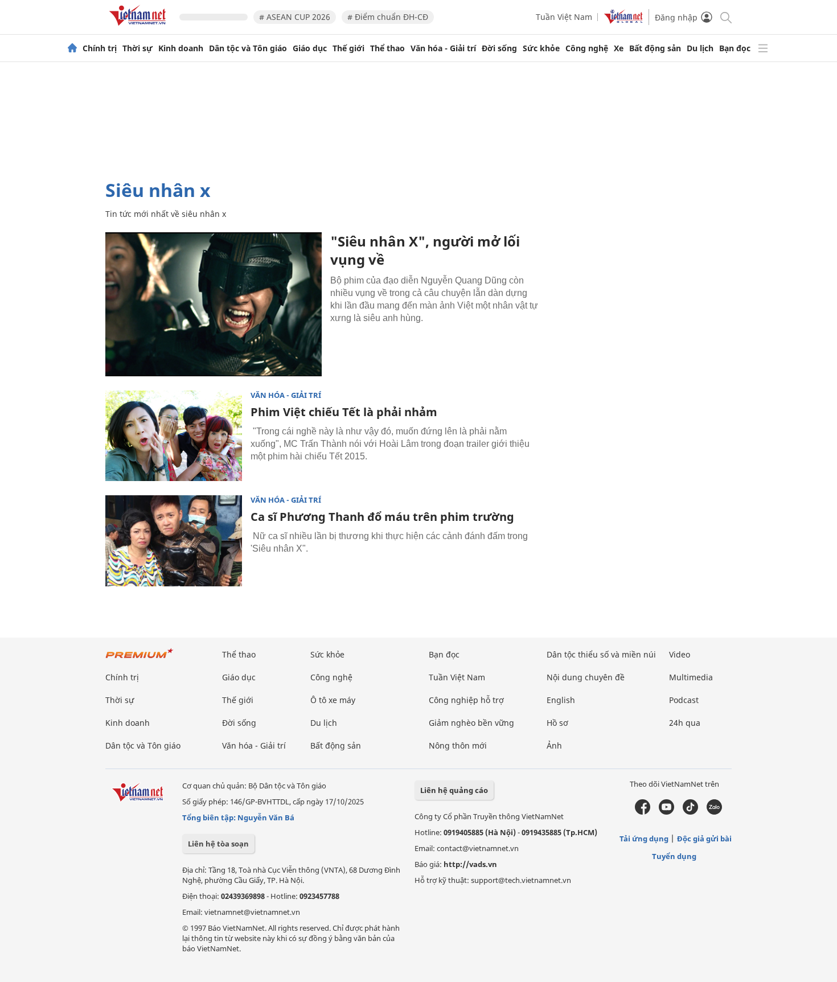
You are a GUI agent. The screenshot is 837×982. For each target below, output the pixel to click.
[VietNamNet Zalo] (714, 812)
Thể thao (387, 48)
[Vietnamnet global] (623, 20)
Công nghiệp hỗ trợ (466, 700)
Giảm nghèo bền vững (471, 722)
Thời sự (137, 48)
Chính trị (100, 48)
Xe (618, 48)
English (561, 700)
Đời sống (499, 48)
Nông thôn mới (458, 745)
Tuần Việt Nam (564, 16)
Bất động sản (655, 48)
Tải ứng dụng (643, 838)
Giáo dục (310, 48)
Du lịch (700, 48)
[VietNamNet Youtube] (666, 812)
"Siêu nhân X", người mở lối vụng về (425, 250)
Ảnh (554, 745)
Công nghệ (586, 48)
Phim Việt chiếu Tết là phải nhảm (344, 412)
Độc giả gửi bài (704, 838)
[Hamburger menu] (763, 48)
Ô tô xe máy (332, 700)
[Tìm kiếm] (725, 16)
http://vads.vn (470, 864)
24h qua (684, 722)
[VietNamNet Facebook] (642, 812)
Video (679, 654)
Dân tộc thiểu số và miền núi (601, 654)
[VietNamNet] (72, 48)
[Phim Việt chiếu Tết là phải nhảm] (173, 436)
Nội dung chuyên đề (586, 677)
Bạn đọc (734, 48)
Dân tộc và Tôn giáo (248, 48)
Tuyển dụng (674, 856)
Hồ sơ (557, 722)
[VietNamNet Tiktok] (690, 812)
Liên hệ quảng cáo (454, 790)
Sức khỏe (541, 48)
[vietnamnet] (139, 27)
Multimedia (691, 677)
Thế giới (348, 48)
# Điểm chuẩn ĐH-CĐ (387, 16)
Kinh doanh (180, 48)
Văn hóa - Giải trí (443, 48)
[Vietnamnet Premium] (139, 659)
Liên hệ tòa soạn (218, 844)
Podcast (684, 700)
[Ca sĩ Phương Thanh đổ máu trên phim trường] (173, 540)
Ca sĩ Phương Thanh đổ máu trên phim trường (382, 516)
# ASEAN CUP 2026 (294, 16)
